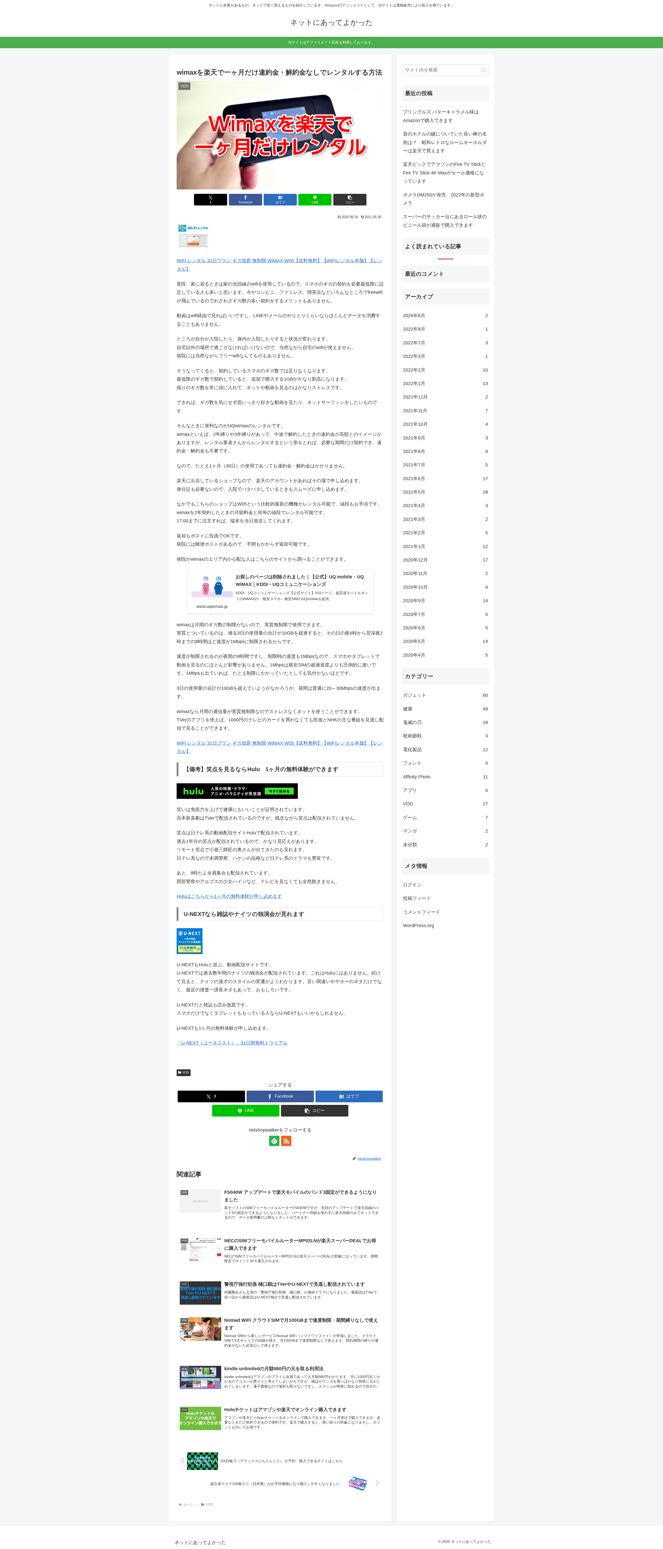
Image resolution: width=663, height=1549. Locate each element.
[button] (349, 199)
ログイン (412, 884)
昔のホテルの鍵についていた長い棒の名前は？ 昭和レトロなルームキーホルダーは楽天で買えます (445, 142)
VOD (185, 1072)
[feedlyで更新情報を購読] (274, 1141)
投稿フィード (417, 898)
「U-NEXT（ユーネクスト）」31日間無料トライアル (232, 1043)
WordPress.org (418, 925)
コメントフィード (421, 911)
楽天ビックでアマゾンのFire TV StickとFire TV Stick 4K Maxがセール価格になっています (444, 173)
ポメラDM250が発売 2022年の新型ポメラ (443, 199)
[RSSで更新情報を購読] (286, 1141)
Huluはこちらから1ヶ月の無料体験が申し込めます (229, 896)
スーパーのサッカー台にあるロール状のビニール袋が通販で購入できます (445, 221)
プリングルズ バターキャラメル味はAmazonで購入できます (441, 116)
